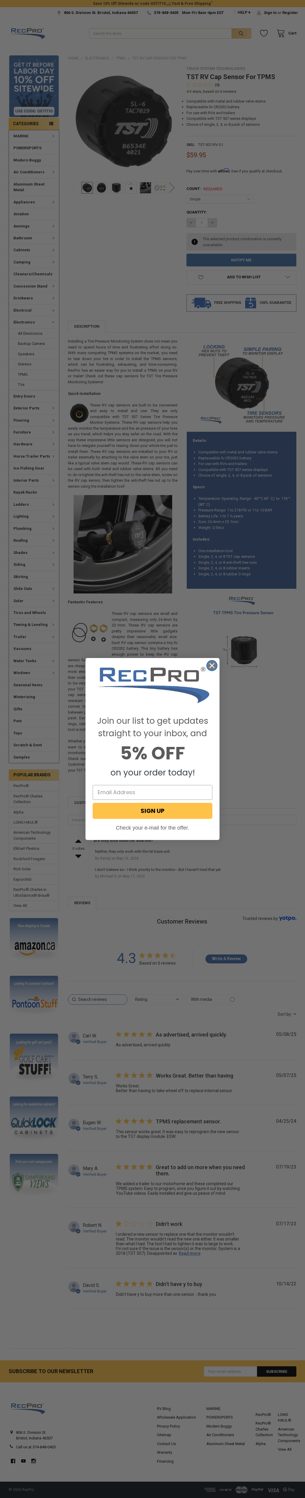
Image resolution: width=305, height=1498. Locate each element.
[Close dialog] (212, 665)
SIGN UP (152, 811)
